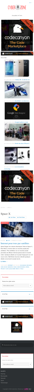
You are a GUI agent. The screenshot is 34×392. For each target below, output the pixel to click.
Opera (27, 267)
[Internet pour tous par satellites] (17, 237)
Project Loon (5, 268)
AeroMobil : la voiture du (22, 101)
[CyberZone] (17, 8)
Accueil (3, 207)
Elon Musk (23, 265)
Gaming (3, 373)
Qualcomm (12, 268)
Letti (8, 240)
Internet (10, 265)
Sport (2, 380)
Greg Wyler (4, 267)
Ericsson (29, 265)
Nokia (15, 267)
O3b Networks (21, 267)
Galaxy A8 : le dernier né (22, 79)
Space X (18, 268)
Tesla (21, 268)
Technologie (4, 382)
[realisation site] (27, 389)
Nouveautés (4, 376)
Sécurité (3, 378)
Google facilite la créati (21, 122)
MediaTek (10, 267)
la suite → (4, 261)
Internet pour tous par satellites (15, 243)
